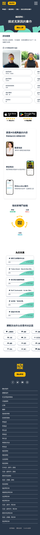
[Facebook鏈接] (12, 382)
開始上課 (20, 27)
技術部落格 (6, 418)
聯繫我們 (5, 393)
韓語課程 (5, 463)
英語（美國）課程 (8, 480)
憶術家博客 (6, 414)
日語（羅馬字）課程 (9, 472)
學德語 (4, 9)
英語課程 (5, 484)
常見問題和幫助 (7, 397)
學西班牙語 (6, 443)
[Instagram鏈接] (27, 382)
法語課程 (5, 459)
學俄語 (4, 426)
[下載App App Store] (10, 114)
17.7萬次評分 (10, 120)
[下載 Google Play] (28, 114)
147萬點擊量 (28, 120)
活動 (17, 9)
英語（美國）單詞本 (9, 517)
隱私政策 (19, 528)
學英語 (4, 447)
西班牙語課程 (6, 476)
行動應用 (5, 401)
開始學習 (12, 3)
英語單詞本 (6, 521)
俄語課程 (5, 455)
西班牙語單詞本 (7, 513)
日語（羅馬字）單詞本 (9, 509)
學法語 (4, 430)
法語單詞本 (6, 496)
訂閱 (3, 405)
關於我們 (5, 389)
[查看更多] (36, 3)
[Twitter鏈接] (17, 382)
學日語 (4, 438)
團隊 (3, 409)
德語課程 (11, 9)
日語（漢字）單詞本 (9, 505)
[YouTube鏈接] (22, 382)
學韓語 (4, 434)
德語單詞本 (6, 488)
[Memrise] (4, 3)
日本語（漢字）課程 (9, 467)
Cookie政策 (27, 528)
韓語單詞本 (6, 501)
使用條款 (12, 528)
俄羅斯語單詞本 (7, 492)
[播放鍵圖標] (12, 59)
